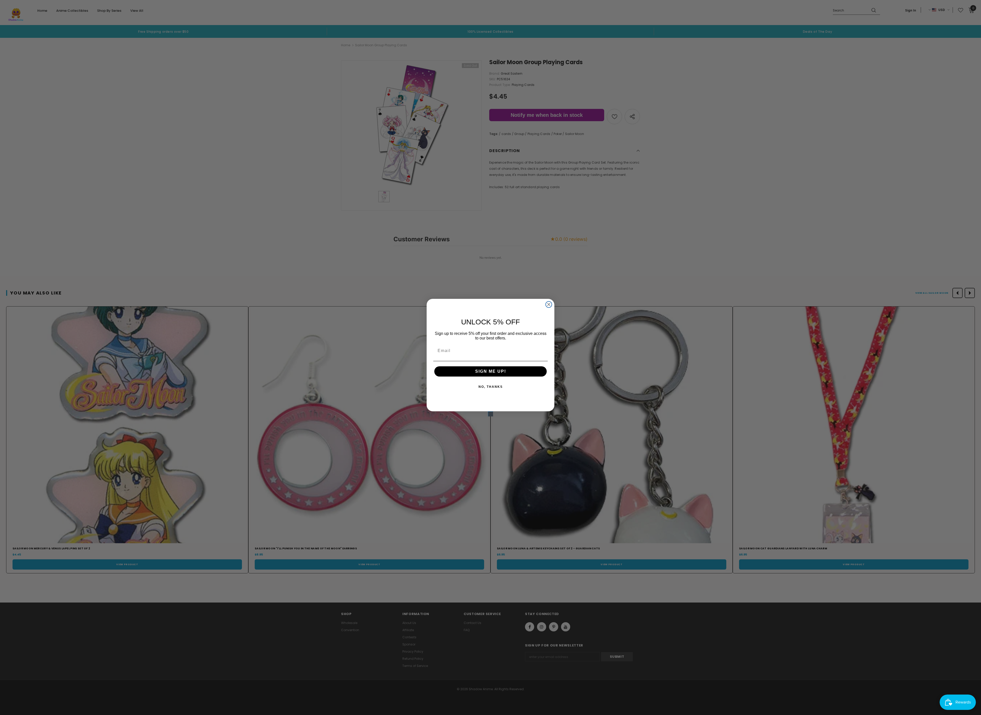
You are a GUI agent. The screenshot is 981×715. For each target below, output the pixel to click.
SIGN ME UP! (490, 371)
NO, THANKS (490, 387)
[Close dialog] (549, 304)
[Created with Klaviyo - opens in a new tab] (490, 413)
